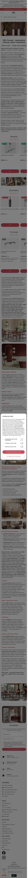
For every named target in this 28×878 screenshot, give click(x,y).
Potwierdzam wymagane (13, 456)
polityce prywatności (19, 425)
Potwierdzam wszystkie (13, 452)
